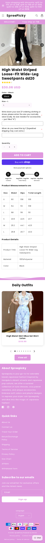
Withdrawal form (10, 468)
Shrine (34, 533)
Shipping (6, 444)
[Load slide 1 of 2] (22, 64)
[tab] (15, 351)
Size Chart (6, 459)
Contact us (7, 427)
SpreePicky (19, 533)
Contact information (29, 536)
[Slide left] (3, 45)
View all (22, 357)
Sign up (22, 499)
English (21, 515)
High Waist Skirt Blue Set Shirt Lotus (22, 337)
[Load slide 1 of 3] (25, 64)
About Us (6, 422)
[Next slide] (34, 351)
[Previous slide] (11, 351)
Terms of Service (10, 449)
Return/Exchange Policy (10, 438)
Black (6, 96)
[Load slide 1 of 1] (20, 64)
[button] (3, 15)
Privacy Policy (8, 454)
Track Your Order (10, 432)
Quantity (6, 143)
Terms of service (23, 539)
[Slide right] (42, 45)
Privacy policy (15, 536)
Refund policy (9, 539)
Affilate (5, 464)
